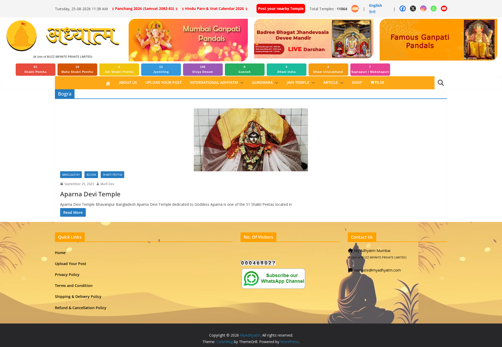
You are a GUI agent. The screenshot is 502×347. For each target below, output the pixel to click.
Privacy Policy (67, 274)
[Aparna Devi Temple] (251, 139)
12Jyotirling (161, 69)
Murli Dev (107, 184)
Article (330, 82)
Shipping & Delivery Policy (78, 296)
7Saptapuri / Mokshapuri (370, 69)
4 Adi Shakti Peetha (119, 69)
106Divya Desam (202, 69)
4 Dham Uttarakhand (328, 69)
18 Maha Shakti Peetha (77, 69)
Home (60, 252)
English (375, 5)
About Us (128, 82)
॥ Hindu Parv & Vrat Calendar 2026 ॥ (214, 8)
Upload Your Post (163, 82)
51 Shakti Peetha (35, 69)
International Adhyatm (214, 82)
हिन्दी (372, 11)
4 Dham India (286, 69)
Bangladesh (71, 175)
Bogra (91, 175)
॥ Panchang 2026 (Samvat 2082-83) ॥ (145, 8)
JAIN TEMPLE (298, 82)
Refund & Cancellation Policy (80, 307)
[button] (241, 83)
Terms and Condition (74, 285)
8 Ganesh (244, 69)
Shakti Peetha (112, 175)
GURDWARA (262, 82)
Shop (357, 82)
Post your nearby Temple (281, 8)
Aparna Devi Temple (90, 194)
